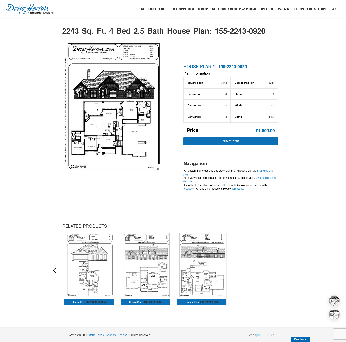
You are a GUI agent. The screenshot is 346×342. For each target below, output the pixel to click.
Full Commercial (183, 9)
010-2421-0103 (209, 302)
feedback (188, 188)
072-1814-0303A (96, 302)
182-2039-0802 (152, 302)
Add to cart (231, 141)
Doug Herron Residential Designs (108, 335)
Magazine (284, 9)
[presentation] (53, 270)
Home (141, 9)
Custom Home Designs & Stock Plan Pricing (227, 9)
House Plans (156, 9)
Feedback (300, 339)
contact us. (238, 188)
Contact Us (267, 9)
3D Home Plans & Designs (310, 9)
